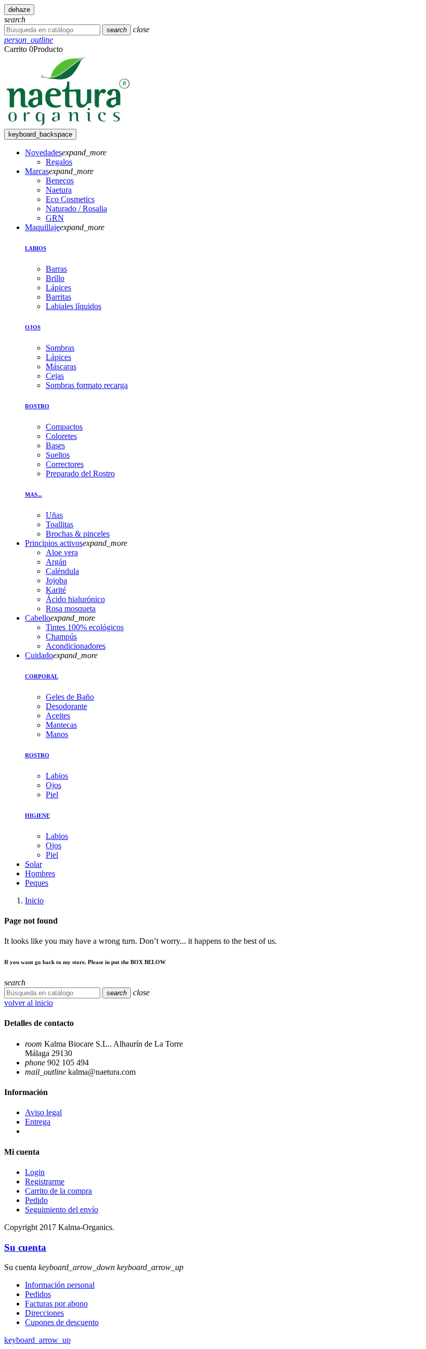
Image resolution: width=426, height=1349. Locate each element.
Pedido (36, 1200)
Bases (55, 445)
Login (35, 1172)
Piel (52, 794)
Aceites (58, 715)
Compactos (64, 426)
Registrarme (44, 1181)
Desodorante (66, 706)
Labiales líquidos (73, 306)
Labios (57, 775)
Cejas (55, 375)
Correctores (65, 464)
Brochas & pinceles (78, 533)
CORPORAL (41, 676)
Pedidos (38, 1294)
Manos (57, 734)
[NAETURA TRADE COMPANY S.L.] (68, 123)
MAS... (33, 494)
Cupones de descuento (62, 1322)
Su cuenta (25, 1247)
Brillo (55, 278)
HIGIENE (37, 815)
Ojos (53, 785)
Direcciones (44, 1312)
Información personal (60, 1284)
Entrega (37, 1121)
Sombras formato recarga (87, 385)
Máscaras (61, 366)
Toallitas (59, 524)
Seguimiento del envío (61, 1209)
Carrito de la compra (58, 1190)
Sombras (60, 347)
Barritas (58, 296)
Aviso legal (43, 1112)
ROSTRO (37, 406)
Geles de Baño (70, 696)
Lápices (58, 287)
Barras (56, 268)
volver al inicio (28, 1002)
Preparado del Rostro (80, 473)
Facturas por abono (56, 1303)
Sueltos (58, 454)
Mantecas (61, 724)
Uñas (54, 515)
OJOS (33, 327)
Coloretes (61, 436)
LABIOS (35, 248)
